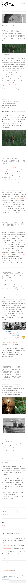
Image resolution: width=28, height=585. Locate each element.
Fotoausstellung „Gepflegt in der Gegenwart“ (12, 275)
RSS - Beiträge (5, 525)
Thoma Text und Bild (8, 5)
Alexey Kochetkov (19, 198)
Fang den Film (5, 551)
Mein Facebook (5, 558)
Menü (23, 3)
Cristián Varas (21, 254)
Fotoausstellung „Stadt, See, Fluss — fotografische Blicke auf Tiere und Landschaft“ (13, 372)
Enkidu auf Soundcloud (6, 548)
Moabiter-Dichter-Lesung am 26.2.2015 (13, 223)
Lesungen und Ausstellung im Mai (13, 159)
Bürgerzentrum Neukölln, (13, 342)
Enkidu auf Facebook (6, 545)
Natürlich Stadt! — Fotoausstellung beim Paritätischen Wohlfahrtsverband (14, 36)
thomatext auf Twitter (6, 570)
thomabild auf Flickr (6, 567)
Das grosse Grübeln (6, 538)
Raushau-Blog (5, 562)
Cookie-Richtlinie (5, 579)
